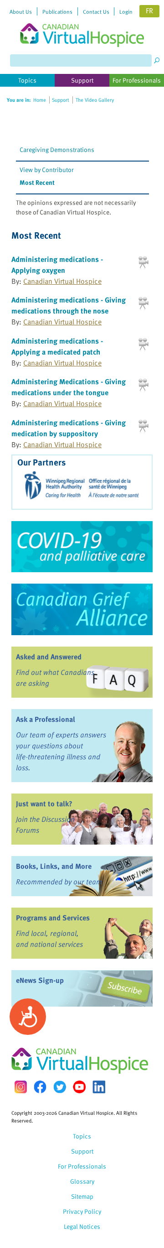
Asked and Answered (49, 656)
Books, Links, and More (54, 866)
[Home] (82, 23)
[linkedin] (98, 1087)
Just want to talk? (44, 803)
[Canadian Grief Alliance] (82, 609)
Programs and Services (53, 917)
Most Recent (37, 182)
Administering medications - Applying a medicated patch (57, 346)
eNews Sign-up (40, 980)
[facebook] (40, 1087)
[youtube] (79, 1087)
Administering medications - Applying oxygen (57, 265)
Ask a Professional (45, 719)
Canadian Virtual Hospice (62, 281)
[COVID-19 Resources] (82, 546)
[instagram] (20, 1087)
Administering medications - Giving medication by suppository (68, 428)
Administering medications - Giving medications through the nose (68, 305)
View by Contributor (47, 169)
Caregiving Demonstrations (57, 149)
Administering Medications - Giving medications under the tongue (68, 387)
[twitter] (59, 1087)
